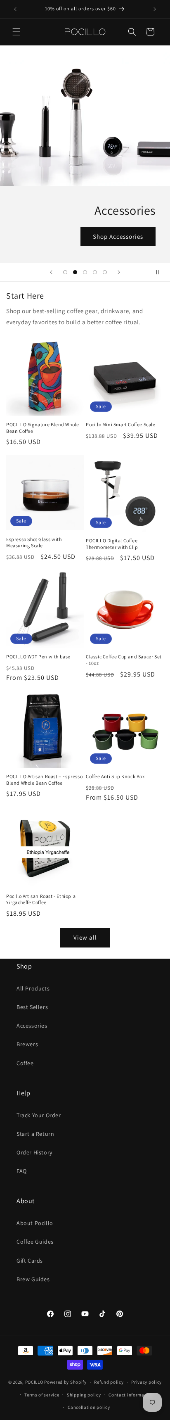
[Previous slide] (51, 272)
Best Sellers (32, 1007)
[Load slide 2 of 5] (75, 272)
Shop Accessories (118, 236)
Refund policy (108, 1382)
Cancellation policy (89, 1407)
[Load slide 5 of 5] (105, 272)
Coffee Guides (35, 1241)
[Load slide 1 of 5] (65, 272)
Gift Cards (30, 1260)
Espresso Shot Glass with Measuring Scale (33, 542)
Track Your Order (39, 1115)
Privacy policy (146, 1382)
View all (85, 937)
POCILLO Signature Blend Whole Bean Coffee (42, 427)
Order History (34, 1152)
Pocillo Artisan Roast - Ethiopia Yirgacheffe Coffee (41, 899)
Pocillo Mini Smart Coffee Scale (121, 424)
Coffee (25, 1063)
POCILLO (34, 1382)
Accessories (32, 1025)
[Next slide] (119, 272)
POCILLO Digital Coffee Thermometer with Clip (112, 543)
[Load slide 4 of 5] (95, 272)
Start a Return (35, 1133)
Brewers (27, 1044)
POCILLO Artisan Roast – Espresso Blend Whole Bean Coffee (44, 779)
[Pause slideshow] (161, 272)
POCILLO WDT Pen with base (38, 656)
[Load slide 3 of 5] (85, 272)
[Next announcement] (155, 9)
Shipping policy (84, 1395)
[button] (16, 32)
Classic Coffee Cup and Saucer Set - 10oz (124, 659)
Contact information (131, 1395)
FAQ (22, 1171)
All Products (33, 988)
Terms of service (41, 1395)
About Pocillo (35, 1223)
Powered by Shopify (65, 1382)
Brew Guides (33, 1279)
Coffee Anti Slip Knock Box (115, 776)
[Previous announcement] (15, 9)
